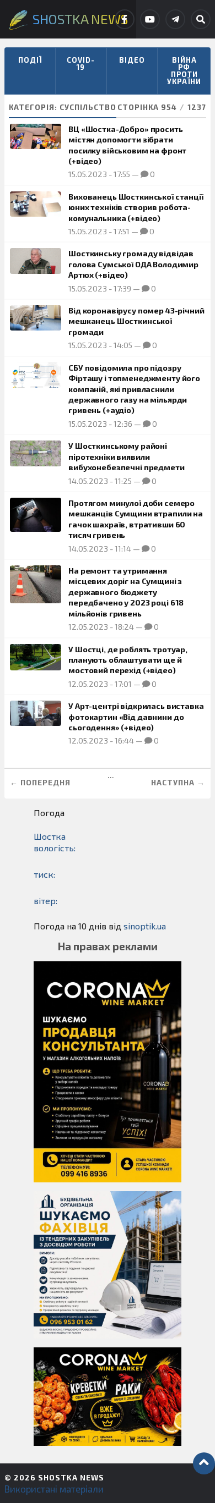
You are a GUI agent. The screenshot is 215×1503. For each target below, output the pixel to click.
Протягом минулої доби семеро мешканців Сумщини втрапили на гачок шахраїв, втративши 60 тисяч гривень (135, 518)
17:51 (122, 231)
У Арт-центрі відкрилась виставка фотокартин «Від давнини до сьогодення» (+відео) (135, 716)
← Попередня (40, 782)
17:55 (122, 174)
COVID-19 (81, 63)
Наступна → (178, 782)
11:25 (123, 481)
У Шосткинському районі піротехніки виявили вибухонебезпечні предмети (126, 456)
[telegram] (175, 19)
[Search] (201, 19)
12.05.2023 (88, 626)
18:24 (124, 626)
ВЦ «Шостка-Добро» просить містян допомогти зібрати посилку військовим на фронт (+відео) (127, 145)
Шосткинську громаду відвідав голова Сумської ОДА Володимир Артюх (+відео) (133, 264)
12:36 (123, 423)
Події (30, 60)
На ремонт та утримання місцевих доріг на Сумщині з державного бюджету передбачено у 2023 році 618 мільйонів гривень (126, 592)
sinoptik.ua (144, 926)
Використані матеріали (54, 1488)
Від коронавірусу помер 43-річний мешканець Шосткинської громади (136, 321)
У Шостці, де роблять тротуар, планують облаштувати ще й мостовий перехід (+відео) (127, 660)
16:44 (124, 740)
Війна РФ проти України (184, 70)
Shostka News (71, 1477)
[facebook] (125, 19)
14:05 (123, 345)
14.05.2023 (88, 481)
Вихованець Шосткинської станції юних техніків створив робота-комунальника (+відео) (135, 207)
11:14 (123, 548)
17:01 (123, 684)
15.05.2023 (87, 174)
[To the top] (204, 1463)
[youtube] (150, 19)
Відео (132, 60)
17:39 (122, 288)
